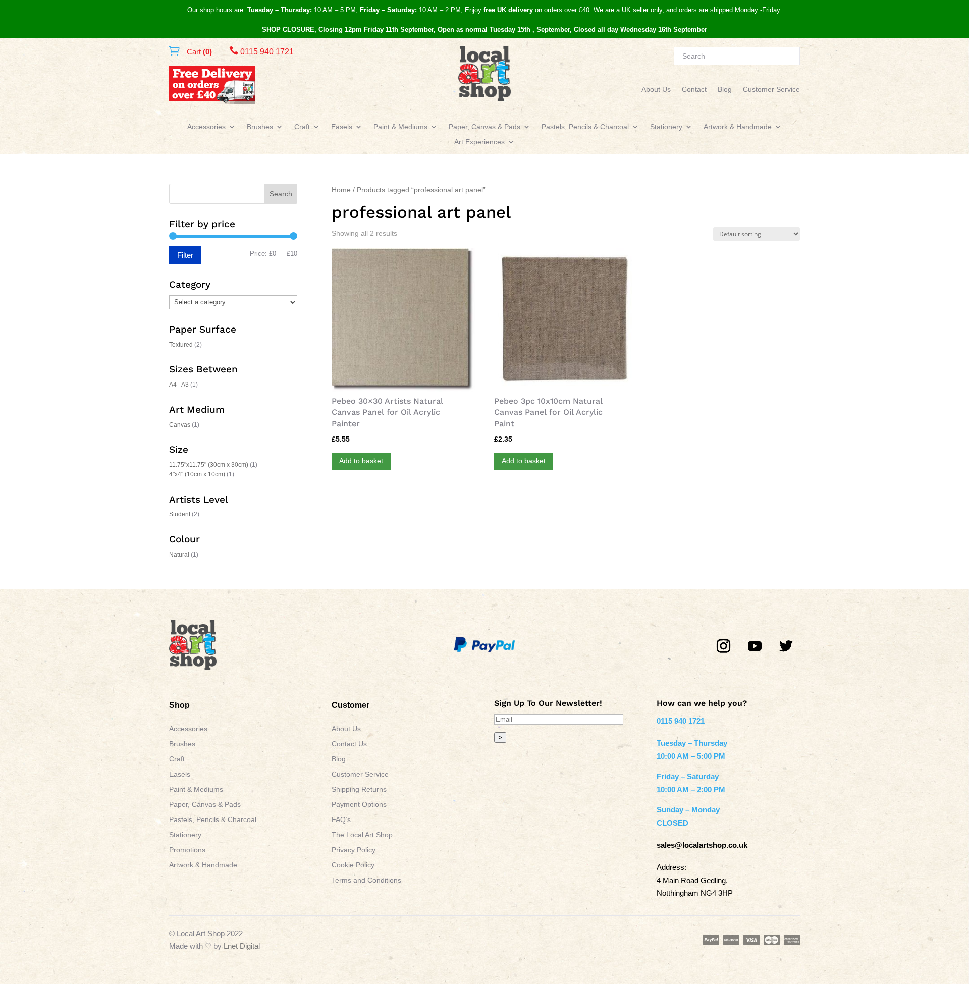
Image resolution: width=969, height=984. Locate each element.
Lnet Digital (242, 946)
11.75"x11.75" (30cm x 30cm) (208, 464)
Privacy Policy (353, 850)
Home (341, 190)
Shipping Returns (359, 789)
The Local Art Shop (362, 835)
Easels (341, 127)
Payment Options (359, 804)
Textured (181, 344)
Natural (179, 554)
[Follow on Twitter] (786, 646)
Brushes (260, 127)
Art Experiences (479, 142)
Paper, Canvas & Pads (484, 127)
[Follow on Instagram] (723, 646)
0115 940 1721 (261, 51)
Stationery (666, 127)
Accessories (206, 127)
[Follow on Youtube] (755, 646)
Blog (725, 89)
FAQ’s (341, 820)
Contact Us (349, 744)
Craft (302, 127)
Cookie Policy (353, 865)
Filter (185, 255)
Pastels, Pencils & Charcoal (585, 127)
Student (179, 514)
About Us (656, 89)
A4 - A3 (179, 384)
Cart (198, 51)
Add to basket (361, 461)
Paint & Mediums (400, 127)
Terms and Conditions (366, 880)
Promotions (187, 850)
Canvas (179, 424)
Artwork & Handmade (738, 127)
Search (281, 194)
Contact (694, 89)
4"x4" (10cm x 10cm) (197, 474)
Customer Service (771, 89)
